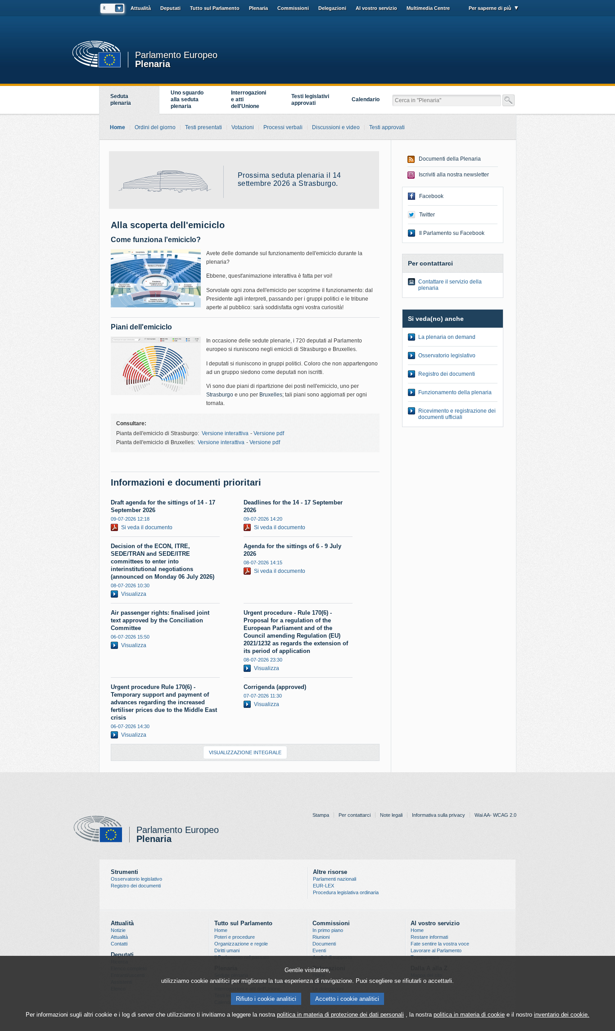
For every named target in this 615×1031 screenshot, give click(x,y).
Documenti (324, 943)
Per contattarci (355, 815)
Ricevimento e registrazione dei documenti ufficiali (457, 414)
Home (220, 930)
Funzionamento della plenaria (455, 392)
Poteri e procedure (234, 937)
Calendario (366, 99)
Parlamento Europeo (176, 55)
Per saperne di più (490, 8)
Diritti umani (227, 950)
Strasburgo (219, 395)
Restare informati (429, 937)
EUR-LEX (323, 885)
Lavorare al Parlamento (436, 950)
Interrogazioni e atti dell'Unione (248, 99)
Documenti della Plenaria (450, 159)
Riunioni (321, 937)
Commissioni (293, 8)
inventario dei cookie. (561, 1014)
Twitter (427, 215)
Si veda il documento (146, 527)
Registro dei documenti (446, 374)
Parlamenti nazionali (334, 879)
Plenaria (152, 63)
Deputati (170, 8)
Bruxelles (270, 395)
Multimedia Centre (428, 8)
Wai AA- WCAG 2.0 (495, 815)
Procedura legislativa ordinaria (346, 892)
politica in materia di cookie (469, 1014)
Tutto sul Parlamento (215, 8)
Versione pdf (268, 433)
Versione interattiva (225, 433)
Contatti (119, 943)
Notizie (118, 930)
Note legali (391, 815)
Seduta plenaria (120, 99)
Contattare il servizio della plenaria (450, 285)
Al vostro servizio (376, 8)
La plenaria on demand (446, 337)
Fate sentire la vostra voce (440, 943)
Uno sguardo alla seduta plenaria (187, 99)
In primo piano (327, 930)
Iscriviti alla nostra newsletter (454, 174)
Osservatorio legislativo (446, 355)
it (104, 7)
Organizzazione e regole (241, 943)
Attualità (119, 937)
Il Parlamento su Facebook (451, 233)
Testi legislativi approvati (310, 99)
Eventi (319, 950)
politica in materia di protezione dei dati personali (340, 1014)
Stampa (320, 815)
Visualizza (133, 594)
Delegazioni (332, 8)
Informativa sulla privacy (438, 815)
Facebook (431, 196)
